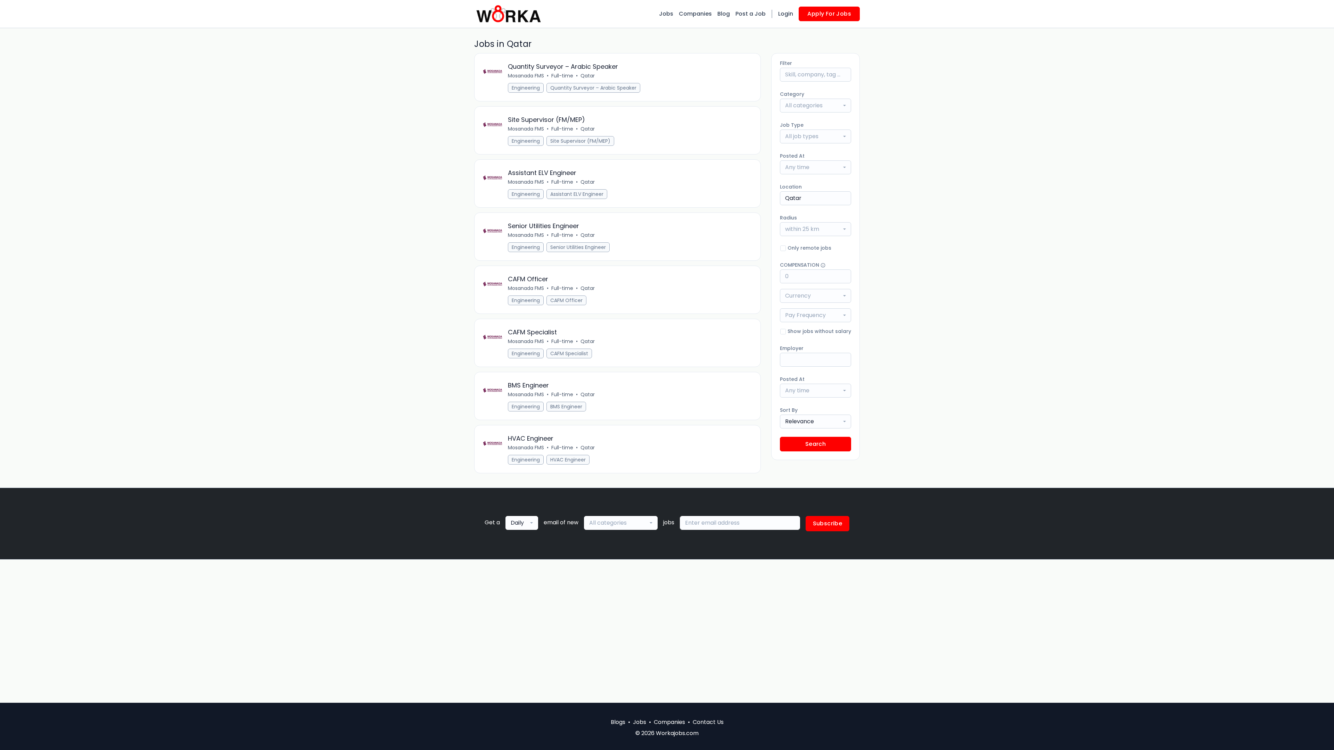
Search (815, 444)
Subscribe (827, 523)
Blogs (618, 722)
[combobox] (815, 105)
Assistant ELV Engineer (576, 194)
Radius (788, 217)
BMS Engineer (566, 406)
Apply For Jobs (829, 14)
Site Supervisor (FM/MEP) (580, 141)
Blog (723, 14)
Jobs (666, 14)
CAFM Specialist (569, 353)
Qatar (587, 75)
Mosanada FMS (526, 75)
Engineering (526, 87)
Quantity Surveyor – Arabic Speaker (593, 87)
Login (785, 14)
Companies (695, 14)
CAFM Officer (566, 300)
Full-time (562, 75)
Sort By (789, 410)
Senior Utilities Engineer (578, 247)
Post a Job (750, 14)
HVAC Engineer (568, 459)
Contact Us (708, 722)
